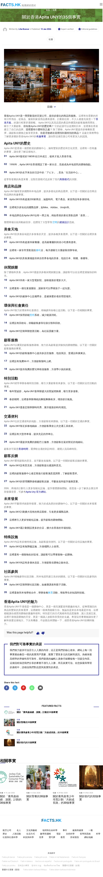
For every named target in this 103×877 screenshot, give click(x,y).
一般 (91, 830)
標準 (14, 658)
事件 (65, 830)
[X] (15, 687)
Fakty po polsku (8, 865)
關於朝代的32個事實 (26, 742)
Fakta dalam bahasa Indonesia (62, 870)
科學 (98, 833)
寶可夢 (52, 837)
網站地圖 (88, 837)
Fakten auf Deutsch (10, 861)
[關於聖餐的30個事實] (9, 722)
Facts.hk (11, 5)
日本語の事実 (23, 865)
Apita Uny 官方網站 (36, 491)
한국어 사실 (36, 865)
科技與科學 (28, 837)
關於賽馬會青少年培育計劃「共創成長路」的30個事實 (43, 732)
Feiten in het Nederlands (59, 857)
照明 (32, 315)
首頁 (48, 10)
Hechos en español (43, 861)
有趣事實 (41, 136)
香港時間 (23, 448)
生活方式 (30, 833)
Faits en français (79, 857)
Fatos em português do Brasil (87, 861)
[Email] (40, 687)
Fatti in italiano (27, 861)
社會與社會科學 (10, 837)
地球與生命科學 (49, 830)
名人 (19, 830)
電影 (58, 833)
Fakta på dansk (8, 857)
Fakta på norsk (40, 857)
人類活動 (16, 833)
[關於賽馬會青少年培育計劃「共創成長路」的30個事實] (9, 732)
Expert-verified (67, 29)
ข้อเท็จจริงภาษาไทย (52, 865)
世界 (41, 837)
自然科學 (70, 833)
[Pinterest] (23, 687)
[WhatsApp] (31, 687)
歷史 (5, 833)
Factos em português (63, 861)
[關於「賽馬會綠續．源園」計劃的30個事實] (9, 712)
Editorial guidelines (89, 29)
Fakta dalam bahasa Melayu (35, 870)
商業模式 (64, 179)
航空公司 (7, 830)
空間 (54, 222)
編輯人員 (55, 658)
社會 (54, 10)
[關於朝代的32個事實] (9, 742)
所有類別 (74, 837)
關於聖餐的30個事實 (26, 722)
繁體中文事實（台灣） (71, 865)
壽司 (38, 250)
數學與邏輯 (45, 833)
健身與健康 (77, 830)
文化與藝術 (31, 830)
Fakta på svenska (24, 857)
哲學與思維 (85, 833)
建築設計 (64, 222)
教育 (50, 592)
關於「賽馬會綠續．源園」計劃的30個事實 (37, 712)
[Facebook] (6, 687)
